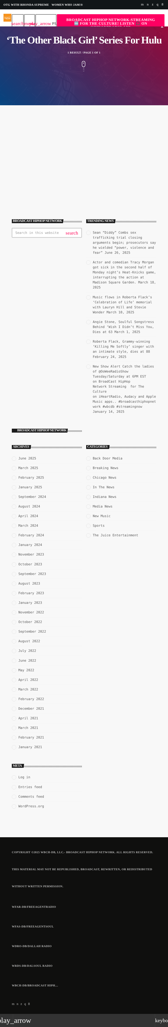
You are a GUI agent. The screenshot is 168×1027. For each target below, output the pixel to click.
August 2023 (29, 583)
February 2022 (31, 699)
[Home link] (7, 18)
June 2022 (27, 661)
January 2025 (30, 487)
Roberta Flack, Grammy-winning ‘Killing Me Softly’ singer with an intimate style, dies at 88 (123, 347)
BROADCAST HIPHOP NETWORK (41, 430)
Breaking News (105, 468)
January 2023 (30, 603)
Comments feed (31, 797)
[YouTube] (142, 4)
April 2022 (28, 680)
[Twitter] (152, 4)
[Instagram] (157, 4)
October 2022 (30, 622)
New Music (101, 516)
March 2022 (28, 689)
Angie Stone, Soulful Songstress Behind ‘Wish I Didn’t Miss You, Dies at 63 (123, 327)
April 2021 (28, 718)
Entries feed (30, 787)
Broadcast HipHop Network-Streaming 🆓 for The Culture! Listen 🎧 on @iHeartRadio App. (110, 23)
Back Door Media (107, 458)
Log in (24, 777)
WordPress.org (31, 806)
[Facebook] (162, 4)
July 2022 (27, 651)
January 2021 (30, 747)
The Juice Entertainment (115, 535)
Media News (102, 506)
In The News (26, 171)
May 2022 (26, 670)
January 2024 (30, 545)
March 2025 (28, 468)
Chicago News (104, 478)
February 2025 (31, 478)
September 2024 (32, 497)
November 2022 (31, 612)
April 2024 (28, 516)
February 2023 (31, 593)
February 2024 (31, 535)
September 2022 (32, 631)
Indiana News (104, 497)
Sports (99, 526)
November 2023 (31, 554)
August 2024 (29, 506)
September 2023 (32, 574)
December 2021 (31, 709)
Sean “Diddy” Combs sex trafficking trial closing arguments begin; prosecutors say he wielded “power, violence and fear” (124, 243)
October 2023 (30, 564)
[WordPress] (148, 4)
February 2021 (31, 737)
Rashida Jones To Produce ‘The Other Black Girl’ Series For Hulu (45, 181)
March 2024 (28, 526)
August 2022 (29, 641)
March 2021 (28, 728)
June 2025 (27, 458)
